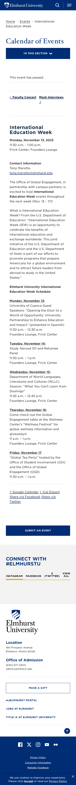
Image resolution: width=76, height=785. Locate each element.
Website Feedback (38, 767)
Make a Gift (38, 688)
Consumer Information (38, 762)
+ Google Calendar (24, 492)
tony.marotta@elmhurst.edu (31, 173)
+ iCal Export (49, 492)
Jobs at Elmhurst (20, 708)
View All (66, 574)
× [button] (72, 776)
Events (25, 21)
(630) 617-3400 (16, 665)
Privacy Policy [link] (58, 781)
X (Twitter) (52, 574)
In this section (36, 53)
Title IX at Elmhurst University (31, 717)
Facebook (34, 576)
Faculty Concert (24, 97)
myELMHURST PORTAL (21, 700)
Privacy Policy (38, 757)
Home (10, 21)
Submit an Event (38, 530)
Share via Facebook (25, 497)
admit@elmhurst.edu (19, 669)
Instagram (14, 576)
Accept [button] (28, 781)
